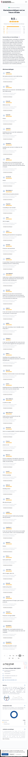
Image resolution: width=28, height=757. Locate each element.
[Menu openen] (26, 2)
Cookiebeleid (18, 754)
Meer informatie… (6, 738)
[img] (19, 37)
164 (16, 655)
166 (23, 655)
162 (10, 655)
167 (9, 658)
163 (13, 655)
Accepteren (5, 754)
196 (18, 658)
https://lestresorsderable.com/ (10, 679)
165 (20, 655)
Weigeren (12, 754)
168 (12, 658)
